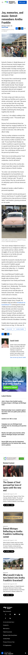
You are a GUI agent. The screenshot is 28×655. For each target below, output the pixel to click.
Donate (23, 2)
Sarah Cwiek (5, 27)
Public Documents (7, 632)
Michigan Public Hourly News (10, 635)
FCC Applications (7, 645)
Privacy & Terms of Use (8, 642)
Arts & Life (9, 329)
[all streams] (26, 653)
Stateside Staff (6, 494)
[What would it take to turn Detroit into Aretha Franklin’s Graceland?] (13, 563)
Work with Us (6, 628)
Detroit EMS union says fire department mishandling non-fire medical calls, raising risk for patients (14, 443)
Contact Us (5, 625)
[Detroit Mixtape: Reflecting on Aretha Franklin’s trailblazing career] (13, 517)
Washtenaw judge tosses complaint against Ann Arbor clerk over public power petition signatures (14, 411)
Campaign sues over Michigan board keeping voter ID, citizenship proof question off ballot (14, 425)
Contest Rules (6, 638)
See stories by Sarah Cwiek (18, 357)
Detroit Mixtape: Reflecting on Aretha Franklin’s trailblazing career (13, 532)
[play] (2, 653)
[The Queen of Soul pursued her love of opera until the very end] (13, 471)
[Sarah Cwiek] (5, 343)
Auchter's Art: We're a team (9, 419)
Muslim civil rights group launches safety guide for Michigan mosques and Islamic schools (13, 434)
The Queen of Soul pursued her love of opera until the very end (12, 486)
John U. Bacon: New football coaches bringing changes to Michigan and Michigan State (14, 402)
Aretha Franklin (20, 329)
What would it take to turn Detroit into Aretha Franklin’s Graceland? (14, 578)
